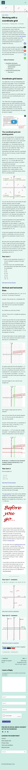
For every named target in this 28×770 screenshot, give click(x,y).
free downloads (7, 571)
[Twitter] (5, 732)
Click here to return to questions (10, 611)
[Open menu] (25, 3)
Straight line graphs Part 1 (7, 660)
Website (5, 709)
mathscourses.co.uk (20, 544)
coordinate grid (6, 652)
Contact (4, 738)
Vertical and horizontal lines (13, 70)
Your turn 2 (11, 72)
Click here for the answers (9, 282)
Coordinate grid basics (11, 63)
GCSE (3, 15)
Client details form (6, 740)
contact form (11, 540)
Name (5, 697)
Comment (5, 675)
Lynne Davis (6, 23)
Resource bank (5, 747)
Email (4, 703)
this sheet (10, 83)
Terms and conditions (7, 745)
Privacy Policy (5, 743)
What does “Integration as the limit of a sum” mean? (20, 661)
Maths (6, 15)
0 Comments (21, 23)
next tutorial (22, 36)
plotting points (14, 652)
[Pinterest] (8, 732)
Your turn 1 (10, 68)
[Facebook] (3, 732)
